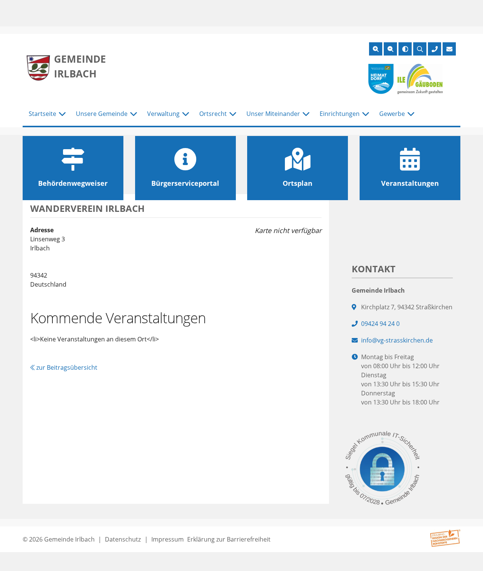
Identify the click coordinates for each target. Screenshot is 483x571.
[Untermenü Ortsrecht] (232, 114)
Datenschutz (123, 539)
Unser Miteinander (273, 114)
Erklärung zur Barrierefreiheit (229, 539)
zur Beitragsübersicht (66, 367)
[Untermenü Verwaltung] (185, 114)
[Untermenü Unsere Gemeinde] (133, 114)
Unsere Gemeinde (102, 114)
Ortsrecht (213, 114)
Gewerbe (392, 114)
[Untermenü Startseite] (62, 114)
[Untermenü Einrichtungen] (365, 114)
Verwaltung (163, 114)
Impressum (167, 539)
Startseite (42, 114)
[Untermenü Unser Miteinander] (306, 114)
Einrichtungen (340, 114)
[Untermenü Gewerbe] (410, 114)
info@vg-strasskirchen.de (397, 340)
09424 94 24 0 (380, 323)
